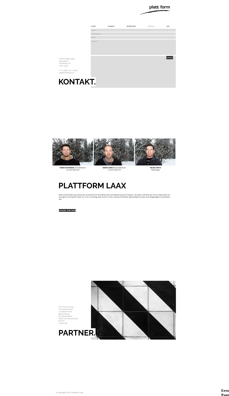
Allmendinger (64, 314)
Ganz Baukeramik (65, 309)
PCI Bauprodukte (65, 316)
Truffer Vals (63, 323)
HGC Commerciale (66, 307)
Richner (61, 321)
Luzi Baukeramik (65, 311)
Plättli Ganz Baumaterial (68, 319)
